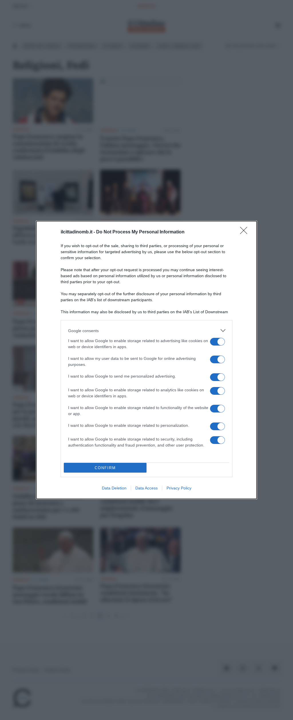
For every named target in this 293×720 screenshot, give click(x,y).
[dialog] (146, 360)
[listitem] (146, 331)
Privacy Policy (179, 488)
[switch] (217, 342)
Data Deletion (114, 488)
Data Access (146, 488)
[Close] (245, 232)
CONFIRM (105, 468)
